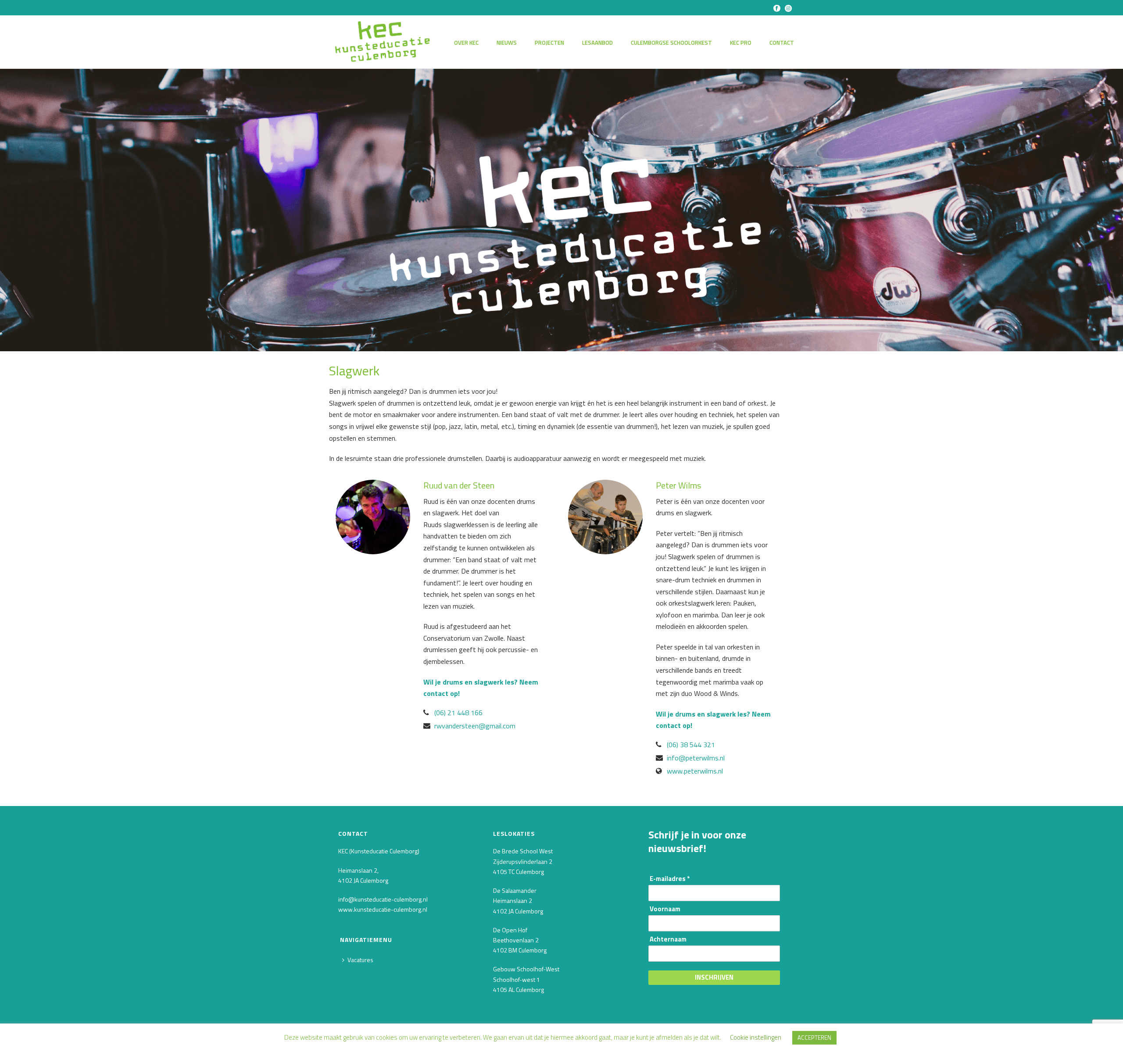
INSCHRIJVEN (714, 977)
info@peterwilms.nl (696, 758)
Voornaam (665, 909)
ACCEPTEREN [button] (814, 1037)
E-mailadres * (670, 879)
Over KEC (466, 42)
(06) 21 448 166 (458, 713)
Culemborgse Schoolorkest (671, 42)
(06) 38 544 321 (691, 745)
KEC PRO (740, 42)
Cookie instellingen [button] (755, 1037)
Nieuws (507, 42)
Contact (781, 42)
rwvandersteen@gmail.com (474, 726)
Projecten (549, 42)
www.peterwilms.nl (695, 771)
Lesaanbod (597, 42)
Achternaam (668, 939)
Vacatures (360, 959)
